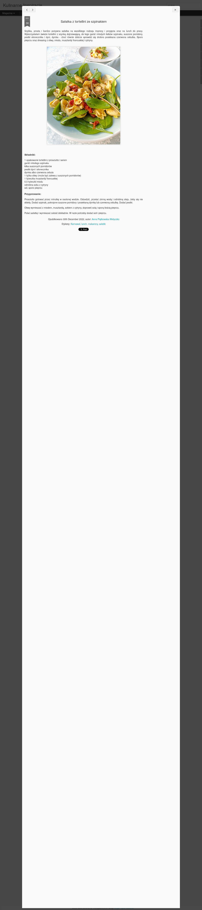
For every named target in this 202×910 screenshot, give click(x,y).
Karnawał (75, 223)
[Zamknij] (175, 10)
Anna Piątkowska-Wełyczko (105, 219)
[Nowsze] (27, 10)
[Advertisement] (160, 66)
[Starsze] (33, 10)
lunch (84, 223)
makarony (93, 223)
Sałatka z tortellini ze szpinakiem (84, 21)
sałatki (102, 223)
